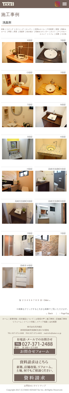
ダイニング (19, 29)
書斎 (15, 32)
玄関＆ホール (40, 29)
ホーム (5, 319)
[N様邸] (50, 126)
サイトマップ (40, 386)
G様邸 (29, 72)
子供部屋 (50, 29)
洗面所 (21, 32)
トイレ (51, 34)
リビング (10, 29)
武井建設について (26, 319)
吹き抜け (29, 32)
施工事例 (50, 319)
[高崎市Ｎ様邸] (17, 287)
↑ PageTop (64, 313)
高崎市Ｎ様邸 (26, 265)
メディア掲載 (41, 322)
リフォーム (17, 322)
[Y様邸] (50, 94)
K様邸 (29, 40)
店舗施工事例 (61, 319)
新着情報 (13, 319)
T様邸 (29, 104)
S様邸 (29, 137)
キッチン (29, 29)
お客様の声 (40, 319)
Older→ (47, 300)
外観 (2, 29)
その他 (63, 34)
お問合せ (28, 386)
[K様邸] (17, 62)
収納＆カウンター (42, 32)
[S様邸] (17, 158)
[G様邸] (17, 94)
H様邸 (29, 169)
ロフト (53, 32)
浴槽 (57, 34)
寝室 (57, 29)
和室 (10, 32)
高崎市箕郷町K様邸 (57, 169)
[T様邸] (17, 126)
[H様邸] (17, 190)
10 (41, 300)
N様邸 (63, 104)
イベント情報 (29, 322)
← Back (49, 313)
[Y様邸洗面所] (50, 62)
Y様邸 (63, 40)
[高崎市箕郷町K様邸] (50, 190)
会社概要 (53, 322)
